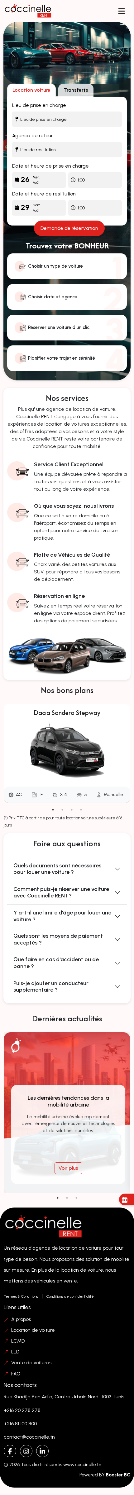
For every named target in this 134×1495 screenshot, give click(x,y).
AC (19, 794)
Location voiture (31, 90)
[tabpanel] (67, 754)
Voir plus (68, 1168)
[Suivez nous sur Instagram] (26, 1451)
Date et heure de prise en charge (50, 166)
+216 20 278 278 (22, 1410)
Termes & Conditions (21, 1296)
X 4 (63, 794)
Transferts (76, 90)
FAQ (16, 1374)
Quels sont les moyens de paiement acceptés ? (58, 939)
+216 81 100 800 (20, 1424)
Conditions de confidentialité (70, 1296)
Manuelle (113, 794)
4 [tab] (81, 810)
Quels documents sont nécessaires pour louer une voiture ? (57, 869)
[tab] (31, 90)
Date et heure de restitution (44, 194)
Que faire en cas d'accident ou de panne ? (56, 963)
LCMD (18, 1341)
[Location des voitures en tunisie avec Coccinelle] (67, 52)
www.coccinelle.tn (83, 1464)
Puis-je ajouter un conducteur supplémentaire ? (51, 986)
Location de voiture (33, 1330)
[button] (121, 11)
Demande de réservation (69, 228)
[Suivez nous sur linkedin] (42, 1451)
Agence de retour (32, 135)
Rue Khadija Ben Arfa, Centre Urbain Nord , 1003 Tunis (64, 1397)
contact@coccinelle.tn (29, 1437)
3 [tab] (72, 810)
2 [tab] (62, 810)
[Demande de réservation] (126, 1199)
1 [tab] (53, 810)
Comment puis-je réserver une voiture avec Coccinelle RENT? (61, 892)
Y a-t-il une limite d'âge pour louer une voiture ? (62, 916)
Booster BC (118, 1475)
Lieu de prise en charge (39, 105)
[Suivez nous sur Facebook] (10, 1451)
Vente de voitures (31, 1363)
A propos (21, 1319)
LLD (15, 1352)
